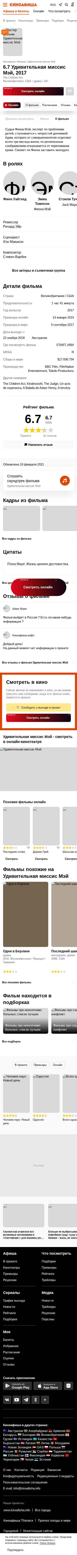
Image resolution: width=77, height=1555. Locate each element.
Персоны (48, 1319)
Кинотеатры (25, 20)
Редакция (37, 1470)
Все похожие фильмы (16, 982)
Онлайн (38, 11)
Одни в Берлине (16, 951)
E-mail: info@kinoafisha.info (21, 1488)
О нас (7, 1470)
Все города (43, 1510)
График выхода (14, 1300)
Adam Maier (19, 608)
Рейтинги (48, 1273)
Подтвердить (15, 1549)
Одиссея (38, 1119)
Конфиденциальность (18, 1476)
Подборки (58, 20)
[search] (66, 4)
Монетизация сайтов (38, 1531)
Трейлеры (49, 1280)
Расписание (11, 1352)
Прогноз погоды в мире (54, 1520)
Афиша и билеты (16, 11)
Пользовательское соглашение (25, 1482)
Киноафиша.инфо (23, 635)
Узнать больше (47, 1543)
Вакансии (54, 1470)
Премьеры (42, 20)
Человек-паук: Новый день (16, 1121)
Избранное (10, 1346)
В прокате (9, 20)
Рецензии (9, 1280)
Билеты (8, 1339)
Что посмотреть (59, 11)
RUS (53, 4)
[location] (60, 4)
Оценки (8, 1358)
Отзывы (9, 1364)
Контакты (21, 1470)
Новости (9, 1306)
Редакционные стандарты (55, 1476)
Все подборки (11, 1041)
